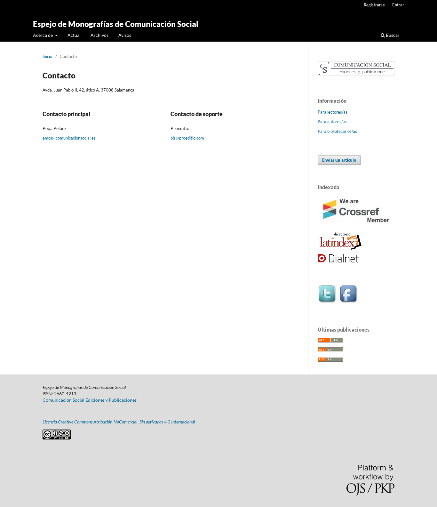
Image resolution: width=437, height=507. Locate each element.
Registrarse (374, 4)
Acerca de (43, 35)
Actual (74, 35)
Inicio (47, 56)
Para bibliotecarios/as (337, 131)
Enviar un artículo (339, 160)
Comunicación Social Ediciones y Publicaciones (90, 400)
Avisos (124, 35)
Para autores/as (332, 121)
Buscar (392, 35)
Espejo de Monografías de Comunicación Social (115, 23)
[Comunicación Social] (356, 74)
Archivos (99, 35)
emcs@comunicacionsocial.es (69, 138)
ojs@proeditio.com (187, 138)
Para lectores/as (332, 112)
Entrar (398, 4)
